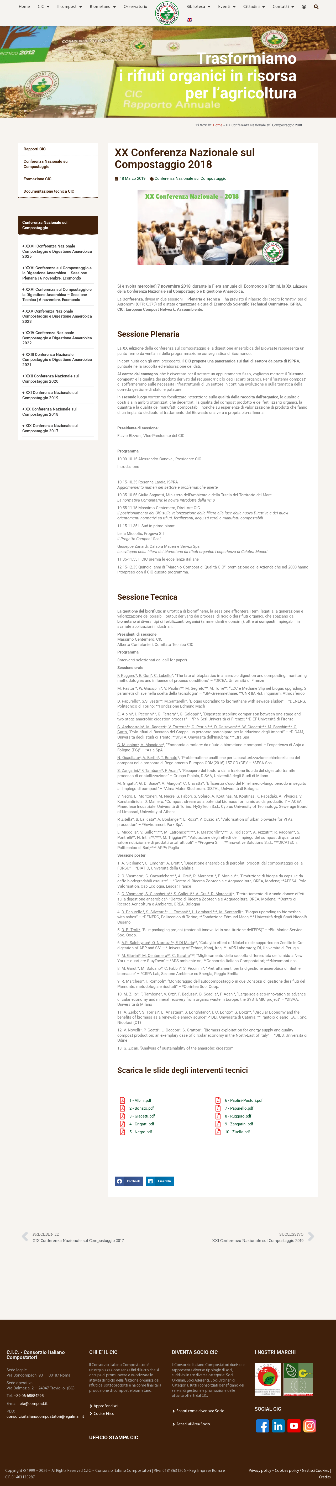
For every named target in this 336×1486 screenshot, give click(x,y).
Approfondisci (105, 1406)
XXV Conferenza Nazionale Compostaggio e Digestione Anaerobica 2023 (57, 316)
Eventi (224, 7)
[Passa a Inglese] (190, 20)
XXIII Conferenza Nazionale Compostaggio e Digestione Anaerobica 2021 (57, 359)
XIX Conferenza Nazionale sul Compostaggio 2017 (50, 428)
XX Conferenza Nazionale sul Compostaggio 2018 (49, 412)
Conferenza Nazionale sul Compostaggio (46, 164)
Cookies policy (287, 1471)
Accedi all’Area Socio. (193, 1424)
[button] (129, 1181)
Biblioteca (195, 7)
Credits (325, 1477)
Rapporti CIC (35, 149)
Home (24, 7)
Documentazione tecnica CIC (49, 191)
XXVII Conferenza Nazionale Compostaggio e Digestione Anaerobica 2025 (57, 251)
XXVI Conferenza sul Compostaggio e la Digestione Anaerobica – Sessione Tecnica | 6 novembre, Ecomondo (57, 294)
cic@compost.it (34, 1403)
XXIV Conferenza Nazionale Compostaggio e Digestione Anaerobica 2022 (57, 337)
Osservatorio (135, 7)
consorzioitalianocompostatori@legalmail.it (45, 1416)
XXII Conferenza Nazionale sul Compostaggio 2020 (50, 379)
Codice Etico (103, 1414)
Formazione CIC (37, 179)
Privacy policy (260, 1471)
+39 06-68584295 (29, 1395)
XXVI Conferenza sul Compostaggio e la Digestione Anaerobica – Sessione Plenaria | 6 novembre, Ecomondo (57, 273)
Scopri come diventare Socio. (200, 1411)
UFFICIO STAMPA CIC (113, 1438)
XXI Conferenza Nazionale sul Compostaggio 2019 (50, 395)
